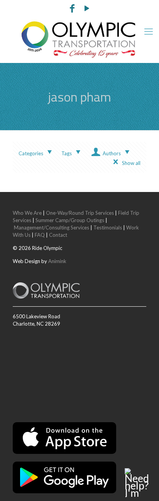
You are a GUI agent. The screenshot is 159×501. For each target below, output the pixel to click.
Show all (131, 163)
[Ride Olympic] (79, 39)
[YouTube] (87, 9)
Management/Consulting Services (51, 227)
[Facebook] (72, 9)
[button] (139, 482)
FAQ (40, 235)
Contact (58, 235)
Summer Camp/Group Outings (70, 220)
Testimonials (107, 227)
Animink (57, 261)
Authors (112, 153)
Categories (31, 153)
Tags (66, 153)
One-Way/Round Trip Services (80, 213)
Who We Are (27, 213)
